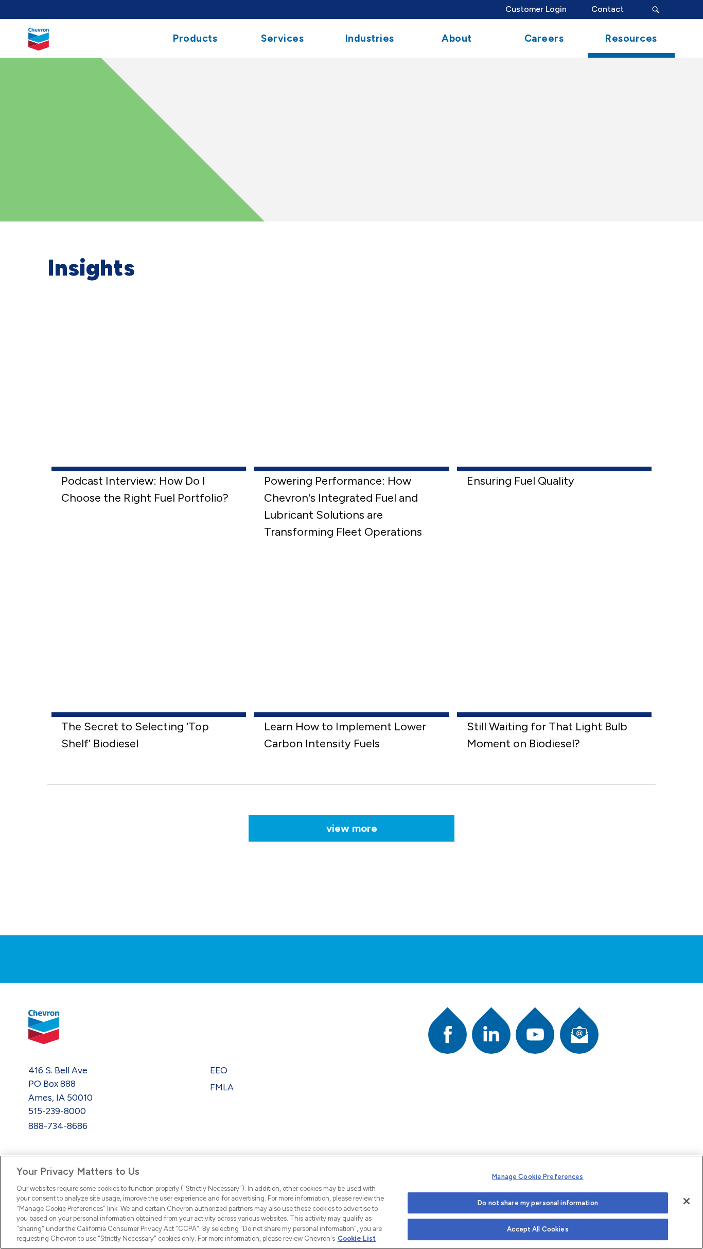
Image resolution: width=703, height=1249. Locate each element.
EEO (218, 1070)
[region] (351, 1202)
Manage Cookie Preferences (537, 1176)
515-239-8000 (57, 1110)
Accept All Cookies (537, 1229)
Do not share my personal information (538, 1203)
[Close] (686, 1201)
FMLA (222, 1087)
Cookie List (357, 1238)
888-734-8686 (57, 1125)
